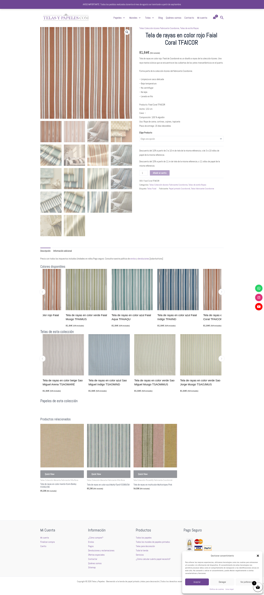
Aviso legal (230, 589)
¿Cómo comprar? (95, 537)
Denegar (222, 581)
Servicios (140, 554)
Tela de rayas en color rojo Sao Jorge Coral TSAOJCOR (201, 382)
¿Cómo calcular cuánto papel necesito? (153, 559)
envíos (133, 258)
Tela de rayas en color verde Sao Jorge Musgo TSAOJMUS (157, 382)
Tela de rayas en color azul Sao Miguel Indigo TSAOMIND (64, 382)
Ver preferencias (247, 581)
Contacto (189, 17)
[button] (257, 555)
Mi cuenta (202, 17)
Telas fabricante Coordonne (202, 188)
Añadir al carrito (160, 172)
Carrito (43, 546)
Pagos (91, 546)
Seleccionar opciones (54, 498)
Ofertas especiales (96, 554)
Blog (160, 17)
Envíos (91, 541)
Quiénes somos (173, 17)
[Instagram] (258, 297)
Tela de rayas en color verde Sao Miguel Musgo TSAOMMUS (111, 382)
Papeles (117, 17)
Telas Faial (151, 188)
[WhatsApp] (258, 288)
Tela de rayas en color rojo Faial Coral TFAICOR (199, 317)
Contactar (92, 559)
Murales (133, 17)
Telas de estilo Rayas (189, 28)
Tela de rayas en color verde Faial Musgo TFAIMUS (63, 317)
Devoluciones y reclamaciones (101, 550)
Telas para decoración (145, 546)
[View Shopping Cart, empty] (214, 17)
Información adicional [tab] (62, 250)
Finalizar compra (47, 541)
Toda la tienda (142, 550)
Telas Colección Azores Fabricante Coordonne (159, 28)
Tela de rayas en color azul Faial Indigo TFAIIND (154, 317)
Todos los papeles (144, 537)
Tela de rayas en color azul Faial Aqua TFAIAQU (108, 317)
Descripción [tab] (45, 250)
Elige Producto (145, 132)
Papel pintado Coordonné (179, 188)
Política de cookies (217, 589)
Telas (148, 17)
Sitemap (92, 567)
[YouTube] (258, 306)
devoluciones (143, 258)
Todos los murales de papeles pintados (153, 541)
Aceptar (197, 581)
